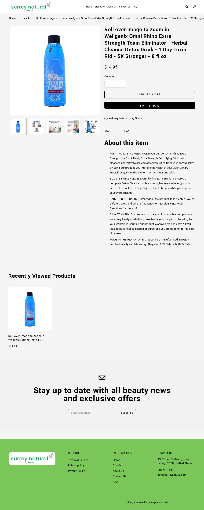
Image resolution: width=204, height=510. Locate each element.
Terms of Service (78, 460)
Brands (98, 6)
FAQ (135, 6)
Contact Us (124, 6)
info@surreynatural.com (172, 474)
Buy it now (150, 105)
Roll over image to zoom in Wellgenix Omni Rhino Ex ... (26, 338)
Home (89, 6)
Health (25, 18)
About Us (112, 6)
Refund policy (76, 465)
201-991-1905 (166, 470)
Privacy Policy (76, 470)
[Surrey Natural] (30, 7)
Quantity (109, 76)
